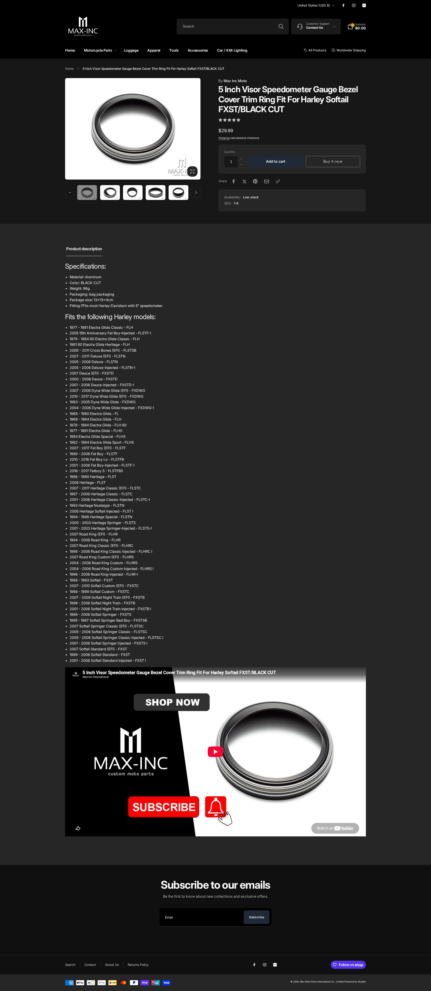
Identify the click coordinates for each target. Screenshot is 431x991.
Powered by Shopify (355, 981)
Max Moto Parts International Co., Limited (322, 981)
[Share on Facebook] (233, 181)
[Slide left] (70, 192)
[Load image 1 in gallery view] (87, 192)
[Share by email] (266, 181)
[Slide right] (195, 192)
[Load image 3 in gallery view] (133, 192)
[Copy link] (278, 181)
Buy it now (333, 161)
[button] (99, 50)
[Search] (281, 26)
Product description (84, 248)
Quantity (229, 151)
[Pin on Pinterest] (255, 181)
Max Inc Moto (232, 81)
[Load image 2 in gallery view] (110, 192)
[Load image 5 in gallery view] (178, 192)
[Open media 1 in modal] (132, 129)
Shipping (223, 138)
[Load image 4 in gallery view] (155, 192)
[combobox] (233, 26)
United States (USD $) (313, 5)
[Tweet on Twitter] (244, 181)
